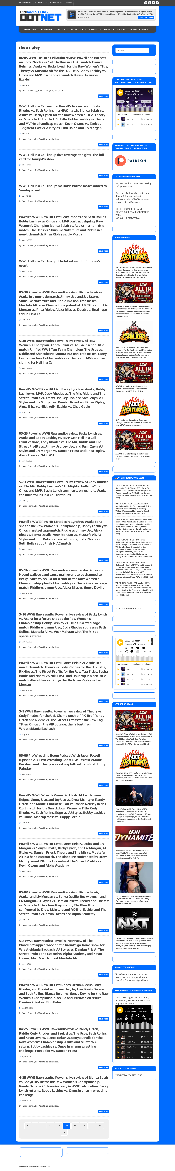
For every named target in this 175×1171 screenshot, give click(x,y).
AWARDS (69, 3)
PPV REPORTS (61, 29)
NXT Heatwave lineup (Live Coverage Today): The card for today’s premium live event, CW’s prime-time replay (133, 422)
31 (50, 1125)
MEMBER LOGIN (41, 3)
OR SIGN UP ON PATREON (128, 218)
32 (58, 1125)
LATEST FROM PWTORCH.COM (130, 478)
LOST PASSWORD (56, 3)
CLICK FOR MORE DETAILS (129, 209)
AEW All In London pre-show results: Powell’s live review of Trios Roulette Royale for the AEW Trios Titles (131, 388)
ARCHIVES (121, 29)
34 (75, 1125)
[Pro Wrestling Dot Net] (41, 16)
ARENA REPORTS (78, 29)
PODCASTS (109, 29)
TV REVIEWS (46, 29)
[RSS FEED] (153, 2)
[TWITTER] (146, 2)
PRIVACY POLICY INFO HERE (128, 1075)
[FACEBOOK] (149, 2)
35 (83, 1125)
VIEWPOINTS (95, 29)
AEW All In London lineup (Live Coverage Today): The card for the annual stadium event (132, 456)
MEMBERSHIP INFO (25, 3)
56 (100, 1125)
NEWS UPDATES (30, 29)
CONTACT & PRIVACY (139, 29)
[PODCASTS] (157, 2)
